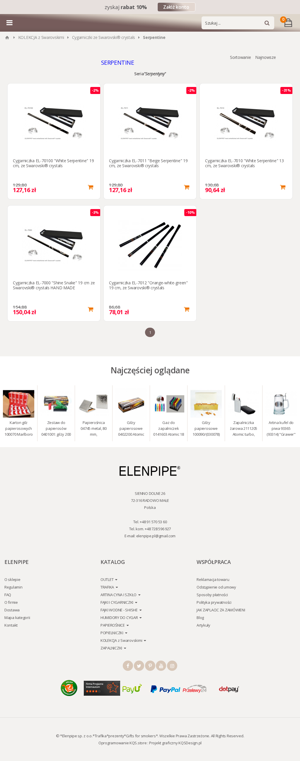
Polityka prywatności (214, 602)
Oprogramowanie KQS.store (122, 742)
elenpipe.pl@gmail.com (156, 535)
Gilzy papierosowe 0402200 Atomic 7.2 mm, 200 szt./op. (131, 429)
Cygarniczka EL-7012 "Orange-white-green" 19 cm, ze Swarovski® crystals (148, 285)
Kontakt (11, 625)
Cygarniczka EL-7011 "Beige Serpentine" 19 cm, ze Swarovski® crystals (148, 163)
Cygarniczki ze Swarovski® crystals (103, 37)
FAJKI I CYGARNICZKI (116, 602)
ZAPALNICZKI (111, 648)
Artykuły (203, 625)
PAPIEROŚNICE (112, 625)
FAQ (7, 594)
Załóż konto (176, 7)
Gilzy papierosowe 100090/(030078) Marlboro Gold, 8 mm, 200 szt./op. (206, 429)
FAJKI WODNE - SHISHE (119, 610)
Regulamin (13, 587)
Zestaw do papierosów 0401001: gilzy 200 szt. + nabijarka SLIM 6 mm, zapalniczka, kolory (56, 429)
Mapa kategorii (17, 617)
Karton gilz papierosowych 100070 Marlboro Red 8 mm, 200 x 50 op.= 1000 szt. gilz (18, 429)
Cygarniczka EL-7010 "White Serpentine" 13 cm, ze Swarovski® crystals (244, 163)
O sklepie (12, 579)
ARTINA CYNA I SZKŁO (118, 594)
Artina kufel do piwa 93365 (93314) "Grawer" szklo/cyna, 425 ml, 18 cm (281, 429)
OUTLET (106, 579)
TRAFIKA (107, 587)
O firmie (11, 602)
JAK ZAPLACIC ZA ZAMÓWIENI (221, 610)
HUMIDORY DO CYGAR (119, 617)
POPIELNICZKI (111, 632)
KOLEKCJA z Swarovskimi (41, 37)
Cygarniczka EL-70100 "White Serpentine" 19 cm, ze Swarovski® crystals (53, 163)
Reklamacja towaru (213, 579)
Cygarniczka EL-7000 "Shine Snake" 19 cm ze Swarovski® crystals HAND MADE (54, 285)
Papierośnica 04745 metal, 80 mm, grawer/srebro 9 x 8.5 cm (93, 429)
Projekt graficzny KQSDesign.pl (175, 742)
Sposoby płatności (212, 594)
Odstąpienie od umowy (216, 587)
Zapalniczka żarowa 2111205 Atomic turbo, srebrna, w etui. (243, 429)
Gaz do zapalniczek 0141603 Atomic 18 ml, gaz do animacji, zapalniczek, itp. (168, 429)
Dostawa (12, 610)
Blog (200, 617)
